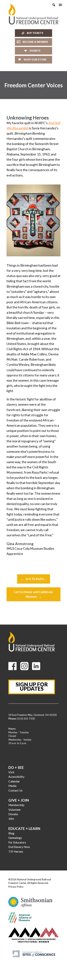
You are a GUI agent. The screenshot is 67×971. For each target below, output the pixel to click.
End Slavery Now (19, 847)
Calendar (14, 781)
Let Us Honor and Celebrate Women (33, 594)
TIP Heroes (15, 851)
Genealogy (15, 837)
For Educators (17, 842)
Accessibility (16, 776)
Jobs (11, 818)
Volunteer (14, 809)
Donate (13, 814)
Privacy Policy (15, 886)
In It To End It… (33, 579)
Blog (11, 833)
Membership (16, 805)
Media (12, 785)
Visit (11, 772)
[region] (33, 85)
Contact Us (15, 790)
